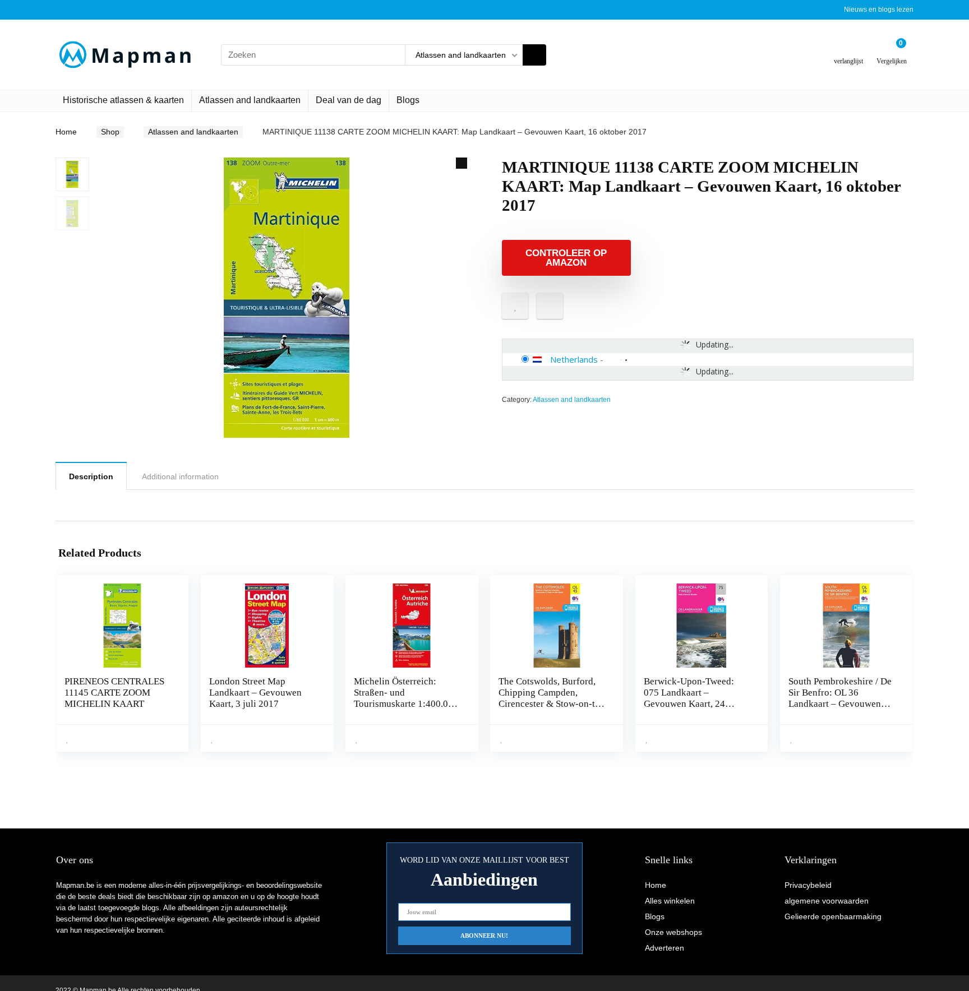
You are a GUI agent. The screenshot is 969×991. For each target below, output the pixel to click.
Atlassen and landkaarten (250, 100)
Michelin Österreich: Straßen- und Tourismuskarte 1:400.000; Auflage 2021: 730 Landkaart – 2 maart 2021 (407, 703)
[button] (461, 163)
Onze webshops (673, 932)
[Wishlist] (848, 50)
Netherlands (574, 359)
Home (66, 131)
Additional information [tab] (180, 476)
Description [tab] (91, 476)
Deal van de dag (348, 100)
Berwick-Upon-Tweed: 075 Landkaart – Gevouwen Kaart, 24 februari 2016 (689, 698)
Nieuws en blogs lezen (878, 9)
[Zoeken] (534, 55)
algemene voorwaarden (827, 900)
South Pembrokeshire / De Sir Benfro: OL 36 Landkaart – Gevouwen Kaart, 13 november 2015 (840, 698)
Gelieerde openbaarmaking (833, 916)
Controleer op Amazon (566, 258)
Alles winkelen (670, 900)
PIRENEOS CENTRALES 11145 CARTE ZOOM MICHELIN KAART (114, 692)
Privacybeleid (808, 885)
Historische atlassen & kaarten (123, 100)
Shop (110, 131)
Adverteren (664, 947)
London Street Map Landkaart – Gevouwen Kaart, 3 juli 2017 (255, 692)
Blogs (407, 100)
